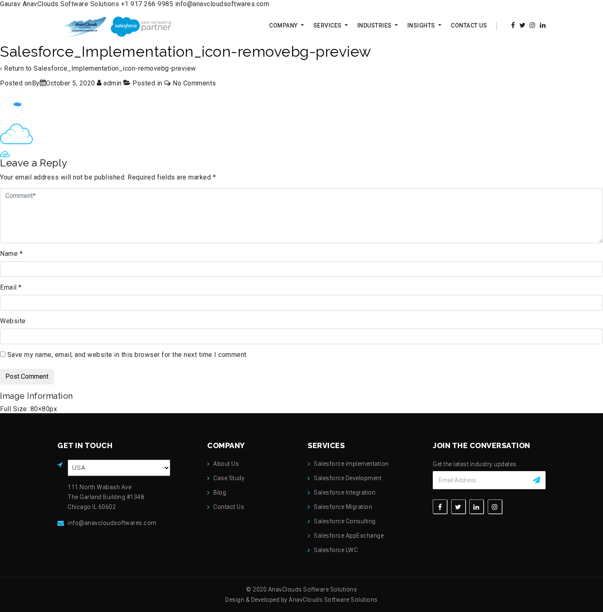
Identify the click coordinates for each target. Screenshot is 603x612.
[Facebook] (440, 506)
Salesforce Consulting (345, 521)
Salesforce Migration (343, 507)
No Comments (194, 83)
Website (13, 321)
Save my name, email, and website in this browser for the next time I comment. (127, 355)
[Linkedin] (476, 506)
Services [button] (328, 25)
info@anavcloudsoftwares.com (222, 4)
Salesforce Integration (344, 492)
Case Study (228, 478)
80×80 (40, 409)
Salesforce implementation (351, 463)
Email (11, 287)
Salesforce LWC (336, 550)
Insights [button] (422, 25)
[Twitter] (458, 506)
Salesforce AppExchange (349, 535)
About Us (226, 463)
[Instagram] (495, 506)
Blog (219, 492)
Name (11, 254)
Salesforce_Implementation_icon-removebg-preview (115, 68)
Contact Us (469, 25)
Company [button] (284, 25)
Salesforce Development (347, 478)
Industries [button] (375, 25)
